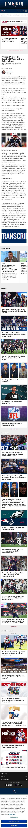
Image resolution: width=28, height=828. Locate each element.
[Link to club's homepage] (3, 10)
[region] (14, 811)
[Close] (26, 796)
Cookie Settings (14, 817)
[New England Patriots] (14, 791)
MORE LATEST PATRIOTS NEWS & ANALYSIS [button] (14, 50)
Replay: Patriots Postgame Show (15, 21)
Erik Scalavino (9, 70)
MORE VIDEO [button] (14, 626)
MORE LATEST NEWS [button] (14, 429)
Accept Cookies (14, 825)
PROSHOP (19, 11)
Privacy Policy (12, 814)
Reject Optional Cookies (14, 821)
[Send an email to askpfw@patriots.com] (10, 74)
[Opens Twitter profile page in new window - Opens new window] (7, 74)
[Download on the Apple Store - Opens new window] (8, 785)
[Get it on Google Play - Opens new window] (18, 785)
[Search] (23, 11)
